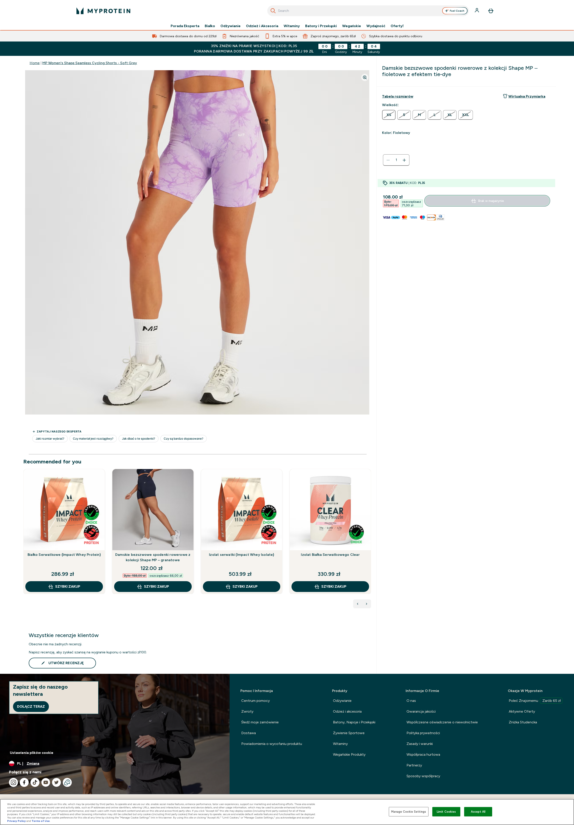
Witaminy (292, 26)
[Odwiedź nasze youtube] (45, 782)
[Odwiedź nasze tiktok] (34, 782)
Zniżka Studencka (523, 722)
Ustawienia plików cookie (31, 753)
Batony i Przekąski (321, 26)
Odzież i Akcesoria (262, 26)
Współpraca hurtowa (423, 754)
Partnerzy (414, 765)
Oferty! (397, 26)
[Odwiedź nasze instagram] (13, 782)
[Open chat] (67, 782)
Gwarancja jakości (421, 711)
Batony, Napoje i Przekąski (354, 722)
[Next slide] (370, 541)
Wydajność (375, 26)
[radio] (389, 115)
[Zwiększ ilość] (404, 160)
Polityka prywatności (423, 733)
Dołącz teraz (31, 706)
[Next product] (366, 603)
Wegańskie (351, 26)
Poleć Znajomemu (535, 701)
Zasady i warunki (420, 744)
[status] (396, 160)
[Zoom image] (364, 77)
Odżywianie (230, 26)
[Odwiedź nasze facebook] (24, 782)
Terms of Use (41, 821)
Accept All (478, 811)
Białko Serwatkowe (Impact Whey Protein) (64, 555)
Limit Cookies (446, 811)
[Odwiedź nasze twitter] (56, 782)
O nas (411, 701)
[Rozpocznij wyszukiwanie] (273, 10)
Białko (210, 26)
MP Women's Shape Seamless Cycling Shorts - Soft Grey (89, 63)
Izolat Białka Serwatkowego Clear (330, 555)
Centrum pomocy (255, 701)
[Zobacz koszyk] (491, 11)
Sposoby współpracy (423, 776)
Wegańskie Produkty (349, 754)
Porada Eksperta (185, 26)
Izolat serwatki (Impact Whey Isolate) (241, 555)
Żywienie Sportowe (349, 733)
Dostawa (248, 733)
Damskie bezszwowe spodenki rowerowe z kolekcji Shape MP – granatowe (152, 557)
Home (35, 63)
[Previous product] (357, 603)
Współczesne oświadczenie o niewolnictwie (442, 722)
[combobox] (368, 10)
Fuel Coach (457, 10)
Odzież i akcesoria (347, 711)
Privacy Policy (16, 821)
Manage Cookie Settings (408, 811)
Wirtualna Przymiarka (526, 96)
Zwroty (247, 711)
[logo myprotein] (103, 11)
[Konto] (477, 11)
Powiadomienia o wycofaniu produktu (271, 744)
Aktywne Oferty (522, 711)
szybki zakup (67, 586)
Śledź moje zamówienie (260, 722)
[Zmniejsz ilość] (388, 160)
